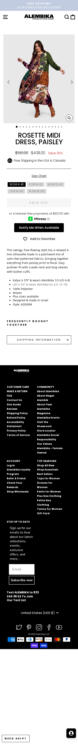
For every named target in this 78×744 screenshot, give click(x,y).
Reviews (12, 409)
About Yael (44, 404)
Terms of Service (18, 435)
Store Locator (46, 430)
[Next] (71, 82)
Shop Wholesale (18, 491)
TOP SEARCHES (46, 461)
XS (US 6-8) (17, 184)
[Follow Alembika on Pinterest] (29, 627)
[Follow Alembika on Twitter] (19, 627)
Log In (11, 465)
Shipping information (39, 339)
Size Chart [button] (39, 176)
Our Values (44, 444)
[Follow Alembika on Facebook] (49, 627)
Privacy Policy (16, 430)
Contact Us (14, 400)
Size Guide (14, 404)
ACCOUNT (13, 461)
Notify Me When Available (39, 228)
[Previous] (8, 82)
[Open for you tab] (71, 733)
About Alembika (48, 391)
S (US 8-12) (35, 184)
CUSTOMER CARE (18, 387)
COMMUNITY (45, 387)
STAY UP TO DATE (18, 521)
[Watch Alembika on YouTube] (59, 627)
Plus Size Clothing (49, 496)
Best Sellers (45, 474)
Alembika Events (48, 417)
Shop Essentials (47, 469)
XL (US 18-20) (36, 191)
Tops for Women (48, 478)
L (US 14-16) (16, 191)
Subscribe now (22, 580)
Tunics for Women (49, 509)
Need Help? (16, 738)
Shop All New (45, 465)
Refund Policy (16, 417)
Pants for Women (49, 491)
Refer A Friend (16, 478)
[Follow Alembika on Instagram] (39, 627)
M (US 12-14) (55, 184)
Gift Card (43, 513)
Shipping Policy (17, 413)
